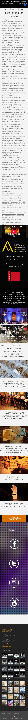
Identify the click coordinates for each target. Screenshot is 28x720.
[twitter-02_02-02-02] (14, 563)
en (16, 716)
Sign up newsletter (14, 518)
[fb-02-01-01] (14, 543)
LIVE (22, 713)
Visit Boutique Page (7, 643)
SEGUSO (3, 713)
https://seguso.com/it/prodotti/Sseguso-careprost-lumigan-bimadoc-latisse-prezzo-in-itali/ (13, 220)
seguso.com (20, 197)
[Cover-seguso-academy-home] (14, 401)
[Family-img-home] (14, 465)
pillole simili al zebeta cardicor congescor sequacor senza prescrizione (13, 203)
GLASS (9, 713)
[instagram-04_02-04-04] (14, 583)
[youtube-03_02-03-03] (14, 603)
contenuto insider (14, 198)
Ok (25, 4)
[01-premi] (14, 369)
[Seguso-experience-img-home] (14, 492)
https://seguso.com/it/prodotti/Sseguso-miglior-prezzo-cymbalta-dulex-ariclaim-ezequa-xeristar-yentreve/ (12, 195)
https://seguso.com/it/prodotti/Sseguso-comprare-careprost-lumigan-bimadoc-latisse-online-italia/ (14, 208)
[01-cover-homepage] (14, 334)
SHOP (10, 716)
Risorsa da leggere (15, 202)
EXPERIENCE (16, 713)
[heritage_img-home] (14, 435)
